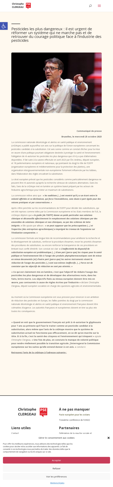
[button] (4, 26)
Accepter (56, 460)
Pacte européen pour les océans (74, 414)
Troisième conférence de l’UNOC (74, 420)
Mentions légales (57, 483)
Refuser (57, 468)
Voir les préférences (56, 476)
